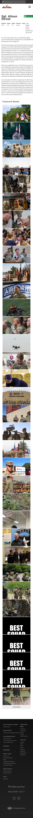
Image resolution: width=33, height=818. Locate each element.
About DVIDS (7, 753)
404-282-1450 (6, 726)
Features (6, 746)
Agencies (5, 779)
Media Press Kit (7, 773)
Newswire (6, 750)
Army (18, 25)
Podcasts (22, 751)
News (21, 745)
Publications (23, 753)
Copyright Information (8, 761)
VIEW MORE (16, 707)
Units (5, 776)
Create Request (7, 771)
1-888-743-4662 (7, 738)
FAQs (4, 759)
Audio (21, 747)
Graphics (22, 749)
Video (21, 744)
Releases (22, 728)
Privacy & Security (7, 757)
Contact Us (6, 756)
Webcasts (22, 755)
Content (23, 740)
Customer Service (7, 765)
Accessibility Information (9, 763)
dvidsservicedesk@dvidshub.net (11, 732)
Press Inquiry (7, 769)
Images (22, 742)
